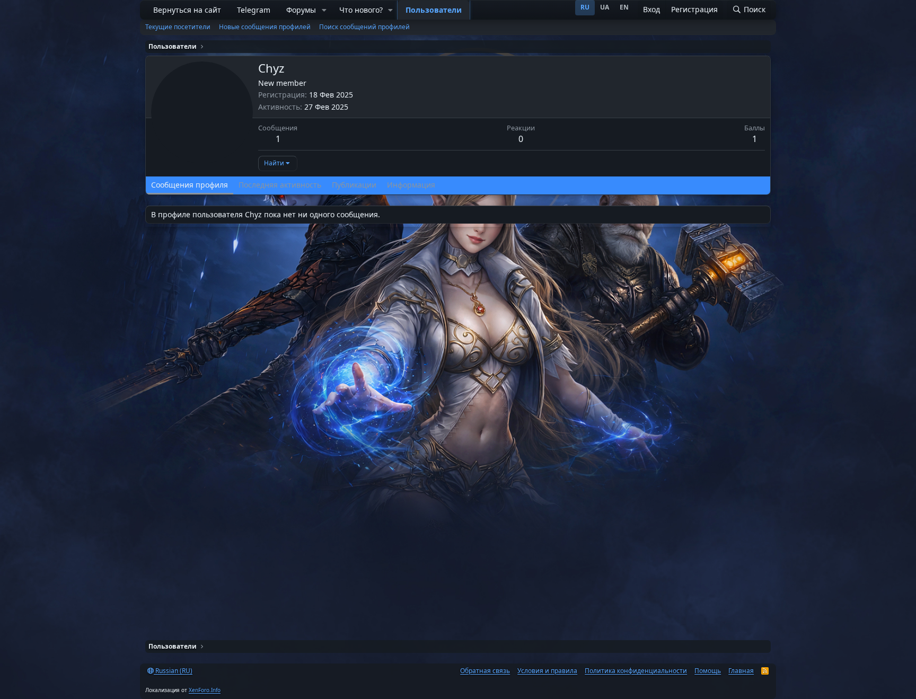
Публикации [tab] (354, 185)
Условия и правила (547, 670)
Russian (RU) (173, 670)
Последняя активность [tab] (280, 185)
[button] (324, 10)
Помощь (707, 670)
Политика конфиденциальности (636, 670)
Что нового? (361, 10)
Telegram (253, 10)
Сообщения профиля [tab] (189, 185)
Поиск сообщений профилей (364, 26)
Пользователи (434, 10)
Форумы (301, 10)
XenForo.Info (205, 690)
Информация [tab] (411, 185)
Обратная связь (485, 670)
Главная (741, 670)
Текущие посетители (177, 26)
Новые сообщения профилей (265, 26)
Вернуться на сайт (187, 10)
